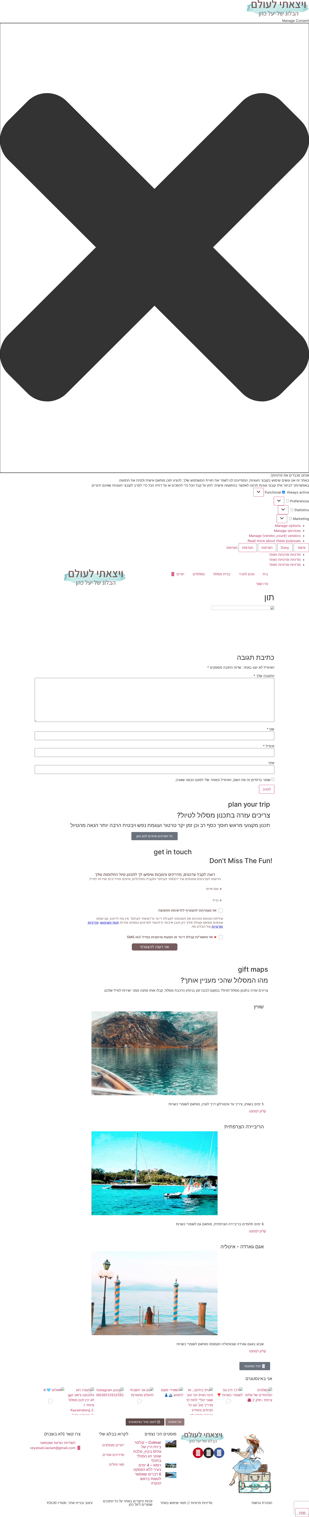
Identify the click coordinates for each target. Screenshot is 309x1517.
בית (265, 574)
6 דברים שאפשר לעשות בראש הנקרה (148, 1478)
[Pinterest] (198, 1453)
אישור (301, 548)
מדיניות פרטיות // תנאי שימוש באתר (186, 1503)
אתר (271, 762)
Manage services (287, 531)
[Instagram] (208, 1453)
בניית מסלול (221, 574)
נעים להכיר (246, 574)
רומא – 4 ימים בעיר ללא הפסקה (147, 1467)
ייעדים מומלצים (113, 1445)
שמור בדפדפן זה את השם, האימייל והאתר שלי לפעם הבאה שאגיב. (223, 779)
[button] (154, 248)
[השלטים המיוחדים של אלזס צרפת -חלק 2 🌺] (258, 1401)
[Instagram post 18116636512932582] (110, 1401)
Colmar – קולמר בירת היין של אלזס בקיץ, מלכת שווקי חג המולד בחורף (147, 1451)
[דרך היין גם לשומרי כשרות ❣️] (229, 1401)
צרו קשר (262, 584)
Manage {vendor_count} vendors (275, 536)
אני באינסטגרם (259, 1378)
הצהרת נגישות (262, 1503)
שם (270, 729)
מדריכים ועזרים (113, 1455)
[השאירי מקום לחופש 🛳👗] (169, 1401)
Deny (285, 548)
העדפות (267, 548)
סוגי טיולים (116, 1464)
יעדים (180, 574)
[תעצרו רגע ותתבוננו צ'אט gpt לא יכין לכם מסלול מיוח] (80, 1401)
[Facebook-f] (219, 1453)
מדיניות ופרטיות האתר (285, 554)
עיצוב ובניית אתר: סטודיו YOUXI (69, 1503)
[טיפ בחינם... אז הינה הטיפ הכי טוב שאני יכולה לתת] (199, 1401)
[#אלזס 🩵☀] (50, 1401)
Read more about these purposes (274, 541)
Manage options (288, 525)
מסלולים (199, 574)
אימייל (268, 746)
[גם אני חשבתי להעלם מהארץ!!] (139, 1401)
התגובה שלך (264, 675)
